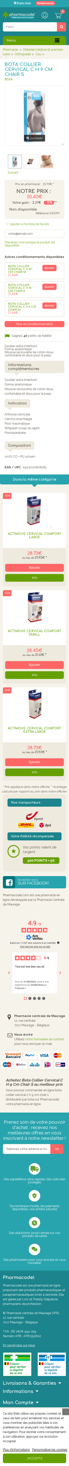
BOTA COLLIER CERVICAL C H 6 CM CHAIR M (22, 306)
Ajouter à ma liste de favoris (29, 224)
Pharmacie (10, 49)
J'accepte (35, 1458)
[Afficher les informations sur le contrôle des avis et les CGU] (58, 942)
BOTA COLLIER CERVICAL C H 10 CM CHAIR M (19, 269)
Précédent (15, 149)
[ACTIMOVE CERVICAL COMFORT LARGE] (34, 510)
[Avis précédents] (9, 972)
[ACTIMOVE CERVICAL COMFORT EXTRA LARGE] (34, 704)
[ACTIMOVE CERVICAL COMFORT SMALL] (34, 607)
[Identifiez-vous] (44, 15)
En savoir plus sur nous (19, 1345)
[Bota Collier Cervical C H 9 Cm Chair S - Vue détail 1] (15, 162)
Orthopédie (23, 54)
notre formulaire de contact (44, 1039)
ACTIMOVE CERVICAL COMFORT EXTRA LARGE (34, 730)
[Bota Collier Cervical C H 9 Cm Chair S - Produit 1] (31, 162)
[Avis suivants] (60, 972)
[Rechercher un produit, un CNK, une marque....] (61, 26)
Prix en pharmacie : (28, 184)
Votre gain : (21, 202)
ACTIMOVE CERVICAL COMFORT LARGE (34, 535)
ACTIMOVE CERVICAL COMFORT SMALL (34, 632)
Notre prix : (33, 191)
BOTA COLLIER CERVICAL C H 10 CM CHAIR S (19, 288)
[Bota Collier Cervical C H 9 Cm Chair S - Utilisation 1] (47, 162)
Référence (42, 213)
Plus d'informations (16, 1449)
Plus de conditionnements (34, 324)
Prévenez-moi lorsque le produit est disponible (30, 243)
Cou (38, 54)
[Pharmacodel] (18, 15)
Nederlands (45, 3)
